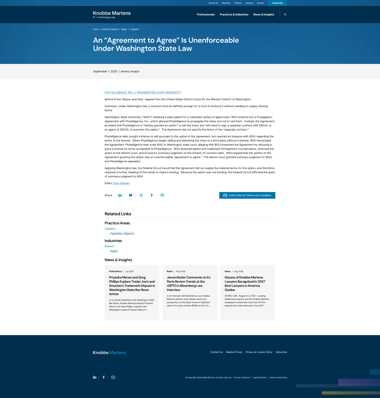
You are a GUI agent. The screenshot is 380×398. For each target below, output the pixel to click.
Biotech (109, 246)
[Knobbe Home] (109, 352)
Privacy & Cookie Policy (259, 352)
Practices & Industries (234, 14)
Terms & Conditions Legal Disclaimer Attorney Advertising (260, 377)
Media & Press (234, 352)
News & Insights (263, 14)
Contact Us (216, 352)
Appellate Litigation (122, 233)
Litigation (134, 29)
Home (96, 29)
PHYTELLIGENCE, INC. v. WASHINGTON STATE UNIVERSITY (143, 92)
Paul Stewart (121, 183)
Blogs (124, 29)
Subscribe (277, 3)
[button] (285, 14)
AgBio (114, 251)
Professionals (206, 14)
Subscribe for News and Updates (250, 195)
